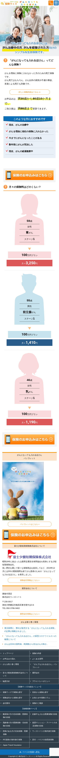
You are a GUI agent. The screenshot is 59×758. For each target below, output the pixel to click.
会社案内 (6, 703)
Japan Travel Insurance (12, 745)
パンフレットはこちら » (29, 524)
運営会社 (35, 673)
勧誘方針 (6, 681)
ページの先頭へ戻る (31, 752)
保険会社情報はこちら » (29, 580)
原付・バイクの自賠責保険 (43, 740)
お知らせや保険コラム (41, 698)
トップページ (8, 653)
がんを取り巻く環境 (11, 664)
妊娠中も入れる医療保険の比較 (44, 714)
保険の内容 (36, 653)
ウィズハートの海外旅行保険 (43, 731)
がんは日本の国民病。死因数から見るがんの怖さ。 (26, 644)
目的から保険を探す (40, 692)
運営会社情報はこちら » (29, 614)
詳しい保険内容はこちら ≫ (30, 92)
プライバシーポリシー (41, 681)
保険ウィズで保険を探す (12, 692)
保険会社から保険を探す (12, 698)
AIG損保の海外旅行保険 (12, 740)
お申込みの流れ (9, 659)
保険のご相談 (37, 703)
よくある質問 (37, 659)
